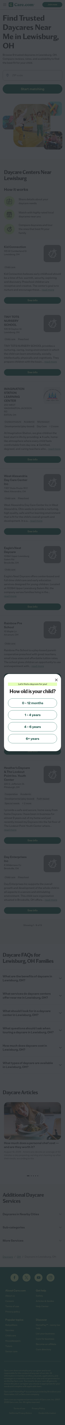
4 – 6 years (32, 727)
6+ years (32, 739)
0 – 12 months (32, 703)
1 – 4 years (32, 715)
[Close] (56, 680)
